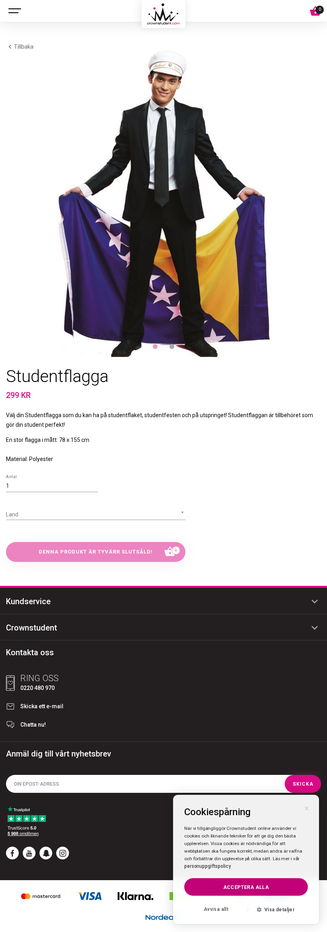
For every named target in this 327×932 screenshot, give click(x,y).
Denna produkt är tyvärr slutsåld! (96, 552)
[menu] (15, 11)
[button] (163, 199)
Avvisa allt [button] (216, 909)
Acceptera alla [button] (246, 887)
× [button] (306, 807)
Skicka (303, 784)
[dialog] (246, 859)
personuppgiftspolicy (207, 866)
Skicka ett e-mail (41, 706)
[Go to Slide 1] (155, 346)
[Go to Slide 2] (171, 346)
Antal (11, 477)
